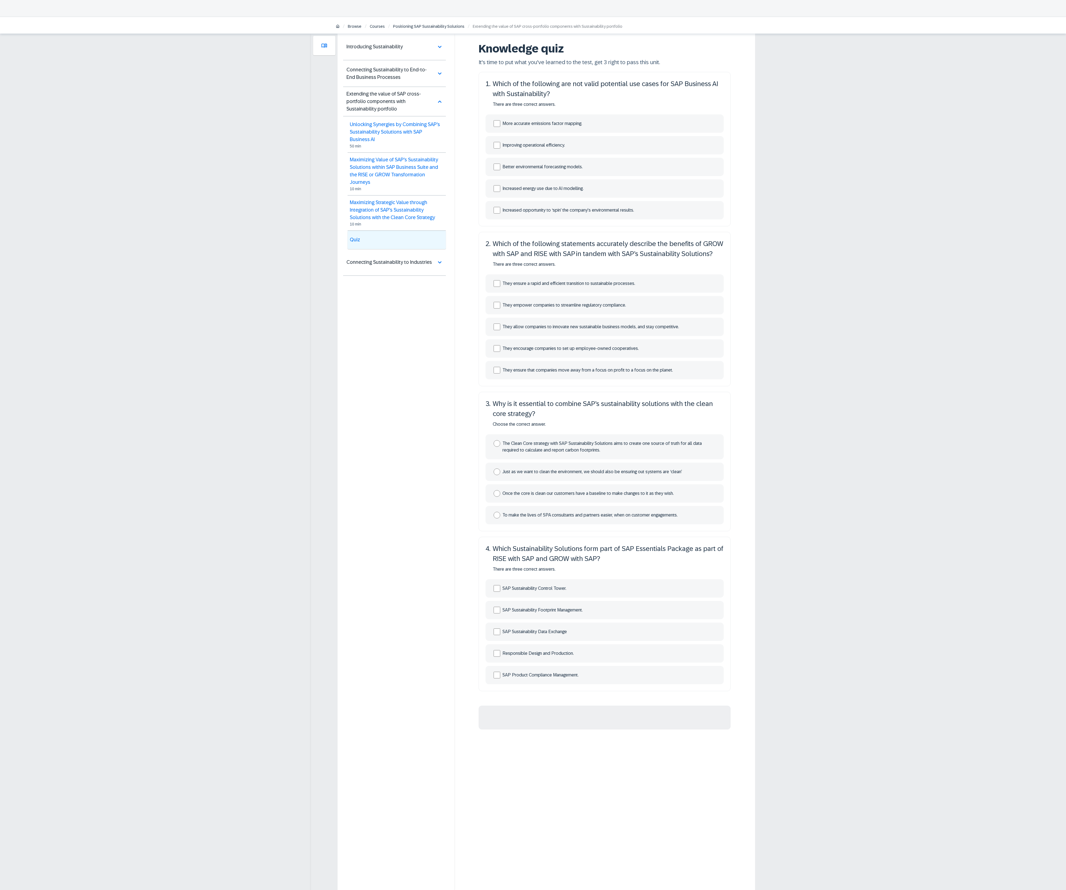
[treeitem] (394, 47)
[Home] (338, 26)
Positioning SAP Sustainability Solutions (428, 26)
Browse (354, 26)
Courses (377, 26)
